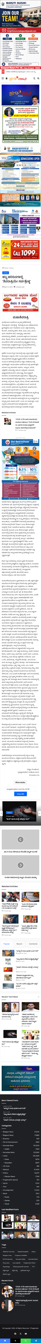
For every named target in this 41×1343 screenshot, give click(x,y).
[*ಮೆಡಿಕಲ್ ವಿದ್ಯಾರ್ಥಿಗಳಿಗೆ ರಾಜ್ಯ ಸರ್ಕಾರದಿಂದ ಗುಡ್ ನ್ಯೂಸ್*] (8, 977)
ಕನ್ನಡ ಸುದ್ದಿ (14, 1270)
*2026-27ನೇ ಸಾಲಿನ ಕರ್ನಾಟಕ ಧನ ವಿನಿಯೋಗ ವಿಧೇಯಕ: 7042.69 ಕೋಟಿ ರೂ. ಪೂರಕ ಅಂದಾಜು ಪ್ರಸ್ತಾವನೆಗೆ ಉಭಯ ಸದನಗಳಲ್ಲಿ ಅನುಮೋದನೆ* (27, 1290)
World (5, 1193)
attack (34, 1251)
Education (8, 1163)
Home (6, 268)
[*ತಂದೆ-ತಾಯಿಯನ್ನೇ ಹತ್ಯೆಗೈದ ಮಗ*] (10, 1035)
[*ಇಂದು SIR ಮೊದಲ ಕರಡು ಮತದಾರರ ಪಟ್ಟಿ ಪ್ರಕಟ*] (30, 897)
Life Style (6, 1166)
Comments (33, 944)
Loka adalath (16, 1263)
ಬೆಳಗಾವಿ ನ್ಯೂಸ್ (6, 1274)
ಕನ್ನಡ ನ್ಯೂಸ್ (6, 1270)
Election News (10, 1176)
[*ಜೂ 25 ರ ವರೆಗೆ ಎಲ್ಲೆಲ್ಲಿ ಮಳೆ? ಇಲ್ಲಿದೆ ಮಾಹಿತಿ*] (8, 986)
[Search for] (38, 79)
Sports (5, 1183)
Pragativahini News (29, 1263)
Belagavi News (12, 808)
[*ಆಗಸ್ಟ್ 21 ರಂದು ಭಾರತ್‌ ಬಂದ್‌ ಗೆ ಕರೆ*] (8, 953)
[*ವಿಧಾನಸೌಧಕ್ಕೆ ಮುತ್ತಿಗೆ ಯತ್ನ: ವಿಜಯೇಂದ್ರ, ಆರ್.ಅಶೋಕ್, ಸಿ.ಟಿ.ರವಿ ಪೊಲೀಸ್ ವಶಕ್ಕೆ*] (11, 897)
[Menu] (3, 79)
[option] (20, 813)
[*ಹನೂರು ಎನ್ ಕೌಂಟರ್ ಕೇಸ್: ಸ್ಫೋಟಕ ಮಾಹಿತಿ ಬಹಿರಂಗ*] (33, 1226)
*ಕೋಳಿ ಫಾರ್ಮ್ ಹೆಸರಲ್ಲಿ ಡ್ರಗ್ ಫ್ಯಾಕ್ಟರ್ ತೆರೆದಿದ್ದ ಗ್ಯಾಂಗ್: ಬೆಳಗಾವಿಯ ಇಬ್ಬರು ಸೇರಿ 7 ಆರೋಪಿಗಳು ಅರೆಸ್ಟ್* (10, 929)
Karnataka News (9, 1152)
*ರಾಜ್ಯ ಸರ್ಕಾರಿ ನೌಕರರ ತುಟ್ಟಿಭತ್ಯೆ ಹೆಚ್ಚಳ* (27, 959)
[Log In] (6, 79)
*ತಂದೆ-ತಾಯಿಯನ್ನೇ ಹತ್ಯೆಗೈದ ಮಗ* (15, 72)
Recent (19, 944)
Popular (7, 944)
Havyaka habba (20, 1259)
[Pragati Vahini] (18, 78)
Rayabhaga (6, 1266)
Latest (11, 268)
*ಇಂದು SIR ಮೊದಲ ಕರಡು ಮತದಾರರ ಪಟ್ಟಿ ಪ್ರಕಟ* (29, 905)
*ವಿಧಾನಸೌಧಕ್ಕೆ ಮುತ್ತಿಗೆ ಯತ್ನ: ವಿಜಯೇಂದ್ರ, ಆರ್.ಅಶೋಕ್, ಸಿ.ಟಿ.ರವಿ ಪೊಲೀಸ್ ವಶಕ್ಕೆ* (10, 906)
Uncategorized (8, 1190)
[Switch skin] (34, 79)
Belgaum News (8, 1135)
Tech (4, 1187)
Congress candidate (21, 1255)
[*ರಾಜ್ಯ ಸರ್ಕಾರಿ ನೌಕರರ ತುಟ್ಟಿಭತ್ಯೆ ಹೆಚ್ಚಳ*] (8, 961)
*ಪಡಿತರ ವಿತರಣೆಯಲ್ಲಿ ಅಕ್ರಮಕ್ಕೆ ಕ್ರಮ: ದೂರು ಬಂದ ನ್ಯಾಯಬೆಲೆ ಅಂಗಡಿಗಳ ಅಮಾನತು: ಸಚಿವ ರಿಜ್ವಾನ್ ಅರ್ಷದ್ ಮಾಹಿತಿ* (29, 1019)
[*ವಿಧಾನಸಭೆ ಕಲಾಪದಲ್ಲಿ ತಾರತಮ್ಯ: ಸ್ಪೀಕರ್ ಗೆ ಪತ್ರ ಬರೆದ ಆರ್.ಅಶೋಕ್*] (21, 1235)
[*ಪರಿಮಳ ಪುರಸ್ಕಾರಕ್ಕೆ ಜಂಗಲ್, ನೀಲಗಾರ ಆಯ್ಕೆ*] (10, 1007)
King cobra (6, 1263)
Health (7, 1149)
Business (6, 1139)
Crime (7, 1159)
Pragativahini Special (10, 1180)
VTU (33, 1266)
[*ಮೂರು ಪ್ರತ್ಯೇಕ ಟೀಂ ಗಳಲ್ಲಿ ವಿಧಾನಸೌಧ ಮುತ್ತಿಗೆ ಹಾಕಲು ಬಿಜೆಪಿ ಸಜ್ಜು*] (30, 919)
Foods (7, 1197)
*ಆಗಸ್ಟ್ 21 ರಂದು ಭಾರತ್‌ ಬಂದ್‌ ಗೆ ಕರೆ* (27, 951)
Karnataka (21, 782)
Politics (5, 1173)
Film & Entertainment (10, 1142)
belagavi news (7, 1255)
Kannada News (8, 1145)
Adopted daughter (23, 1251)
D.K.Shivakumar (8, 1259)
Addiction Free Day (9, 1251)
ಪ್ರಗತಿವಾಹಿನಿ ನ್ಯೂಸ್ (25, 1270)
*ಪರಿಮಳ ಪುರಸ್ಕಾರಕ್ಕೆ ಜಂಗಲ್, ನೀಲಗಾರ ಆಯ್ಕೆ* (10, 1015)
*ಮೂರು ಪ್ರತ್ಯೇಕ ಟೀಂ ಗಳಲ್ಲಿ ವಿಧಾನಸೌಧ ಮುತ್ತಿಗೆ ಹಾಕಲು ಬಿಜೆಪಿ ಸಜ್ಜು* (29, 928)
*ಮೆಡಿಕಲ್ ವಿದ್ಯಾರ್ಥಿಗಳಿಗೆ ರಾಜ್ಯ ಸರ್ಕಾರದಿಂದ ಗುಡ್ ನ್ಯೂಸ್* (24, 976)
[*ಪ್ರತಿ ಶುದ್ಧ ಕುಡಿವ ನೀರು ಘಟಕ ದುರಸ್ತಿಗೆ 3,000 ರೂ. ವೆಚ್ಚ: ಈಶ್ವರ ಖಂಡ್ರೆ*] (33, 1235)
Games (7, 1200)
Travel (7, 1204)
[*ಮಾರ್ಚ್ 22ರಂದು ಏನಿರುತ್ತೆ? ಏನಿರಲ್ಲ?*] (8, 969)
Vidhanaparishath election (21, 1266)
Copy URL (20, 794)
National (6, 1169)
